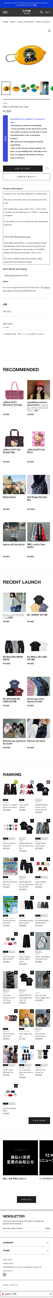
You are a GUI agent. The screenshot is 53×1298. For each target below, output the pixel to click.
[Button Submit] (48, 1228)
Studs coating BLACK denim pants (24, 959)
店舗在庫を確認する (26, 176)
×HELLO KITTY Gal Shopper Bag (11, 450)
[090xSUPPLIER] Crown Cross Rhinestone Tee (41, 807)
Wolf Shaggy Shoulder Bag (37, 498)
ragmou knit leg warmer (14, 544)
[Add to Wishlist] (47, 168)
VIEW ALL (26, 1199)
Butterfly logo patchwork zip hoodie (14, 742)
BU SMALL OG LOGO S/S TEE (37, 658)
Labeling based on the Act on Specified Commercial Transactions (22, 1269)
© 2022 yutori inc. (11, 1285)
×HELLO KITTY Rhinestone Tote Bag (12, 403)
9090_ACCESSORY (26, 22)
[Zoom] (49, 31)
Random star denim (36, 741)
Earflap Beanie (9, 497)
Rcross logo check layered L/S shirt (35, 700)
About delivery (11, 275)
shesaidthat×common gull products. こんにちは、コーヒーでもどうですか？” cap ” (37, 406)
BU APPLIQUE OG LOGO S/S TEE (11, 700)
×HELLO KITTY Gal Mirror (36, 450)
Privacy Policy (8, 1263)
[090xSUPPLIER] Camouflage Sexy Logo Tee (25, 997)
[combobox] (26, 1294)
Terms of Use (7, 1260)
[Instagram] (4, 1274)
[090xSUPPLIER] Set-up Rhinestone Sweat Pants (26, 884)
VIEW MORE (39, 1120)
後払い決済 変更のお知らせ (14, 1179)
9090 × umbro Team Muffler (36, 545)
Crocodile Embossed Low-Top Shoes (9, 997)
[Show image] (5, 88)
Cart (47, 12)
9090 (12, 22)
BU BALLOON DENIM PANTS (13, 658)
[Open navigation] (5, 12)
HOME (5, 22)
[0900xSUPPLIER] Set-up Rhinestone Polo (26, 845)
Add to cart (22, 168)
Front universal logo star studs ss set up (26, 1072)
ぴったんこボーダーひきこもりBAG (13, 616)
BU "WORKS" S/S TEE (37, 615)
